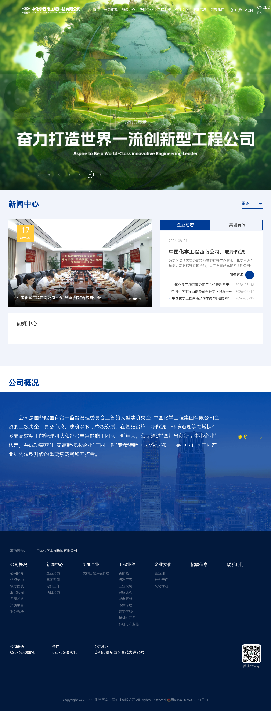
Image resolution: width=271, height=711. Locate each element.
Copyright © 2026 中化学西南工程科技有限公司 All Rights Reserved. (115, 700)
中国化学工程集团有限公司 (56, 550)
